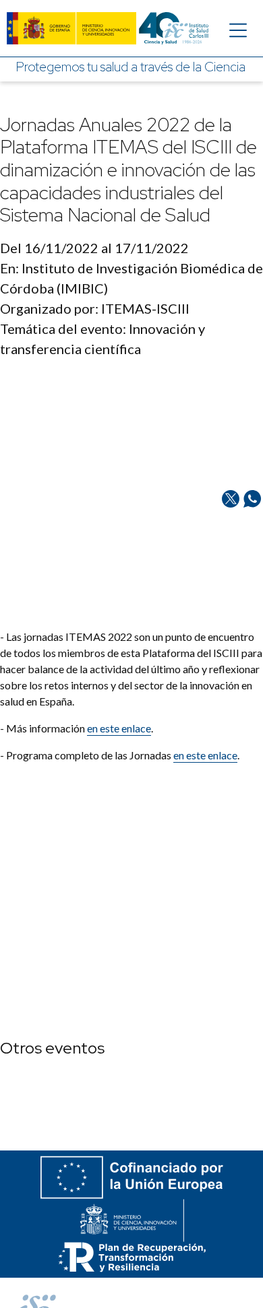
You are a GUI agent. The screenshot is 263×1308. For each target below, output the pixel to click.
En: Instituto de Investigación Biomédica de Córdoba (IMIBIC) (131, 278)
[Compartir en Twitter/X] (230, 558)
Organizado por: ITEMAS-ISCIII (94, 308)
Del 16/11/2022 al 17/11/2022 (94, 248)
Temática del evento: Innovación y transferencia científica (102, 338)
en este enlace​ (119, 728)
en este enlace (205, 755)
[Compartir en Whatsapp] (252, 558)
